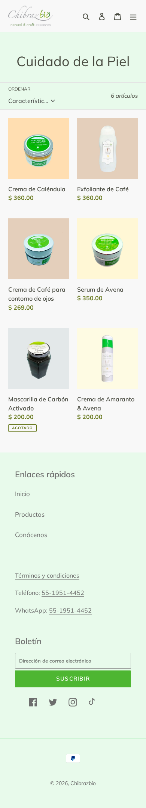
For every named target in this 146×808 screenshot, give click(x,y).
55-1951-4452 (63, 592)
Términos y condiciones (47, 575)
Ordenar (19, 89)
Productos (30, 514)
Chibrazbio (83, 783)
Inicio (22, 494)
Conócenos (31, 535)
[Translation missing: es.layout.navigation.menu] (133, 16)
